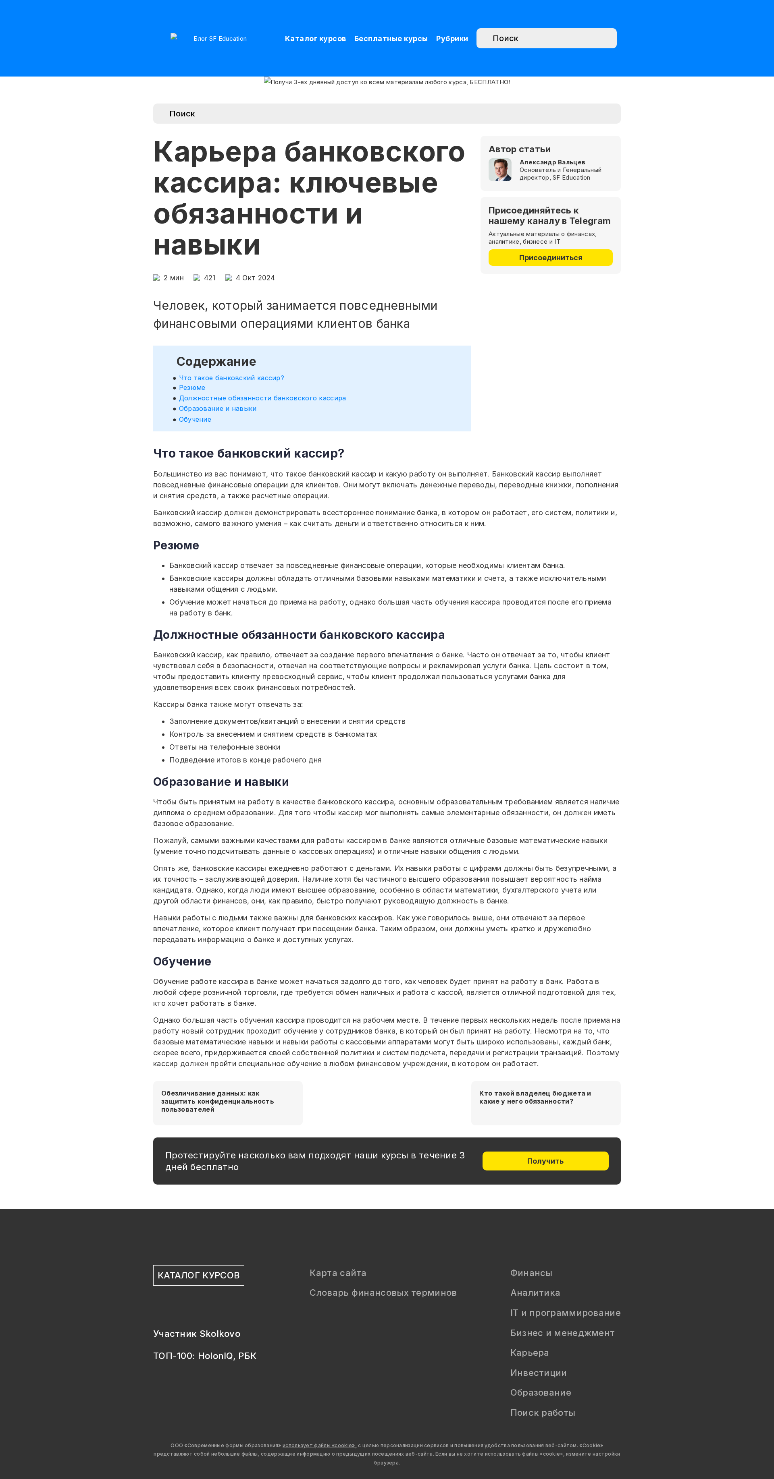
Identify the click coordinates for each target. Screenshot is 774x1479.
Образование (540, 1392)
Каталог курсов (315, 38)
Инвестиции (538, 1372)
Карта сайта (338, 1273)
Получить (545, 1161)
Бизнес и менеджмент (562, 1333)
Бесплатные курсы (391, 38)
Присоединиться (551, 257)
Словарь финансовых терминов (383, 1292)
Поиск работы (543, 1412)
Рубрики (452, 38)
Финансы (531, 1273)
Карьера (529, 1352)
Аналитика (535, 1292)
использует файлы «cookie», (320, 1445)
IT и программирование (565, 1312)
